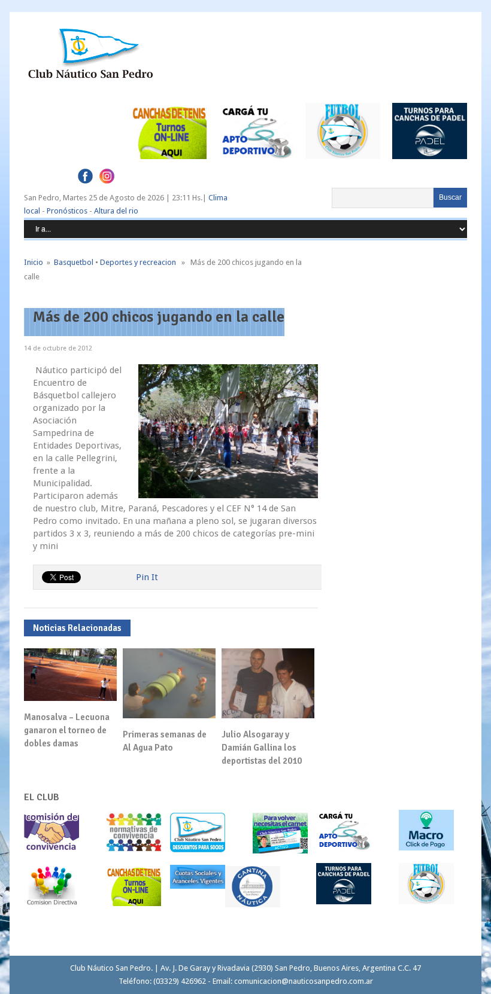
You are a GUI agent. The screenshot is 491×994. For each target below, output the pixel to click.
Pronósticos (67, 210)
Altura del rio (116, 210)
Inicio (33, 262)
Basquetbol (73, 262)
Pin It (147, 577)
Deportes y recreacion (138, 262)
